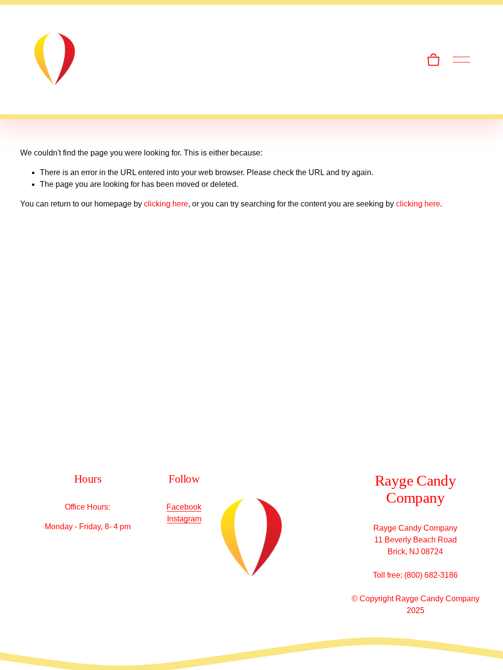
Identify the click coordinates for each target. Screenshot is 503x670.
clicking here (166, 204)
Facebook (184, 507)
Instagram (184, 519)
